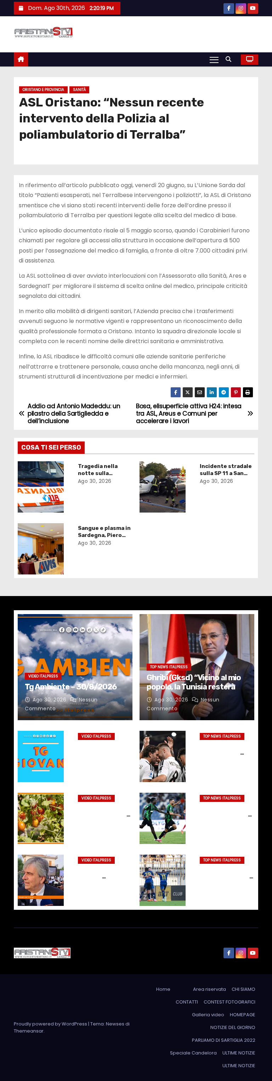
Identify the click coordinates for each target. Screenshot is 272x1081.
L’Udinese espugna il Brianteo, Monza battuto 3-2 (226, 876)
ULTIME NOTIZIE (238, 1053)
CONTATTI (187, 1002)
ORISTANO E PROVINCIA (43, 89)
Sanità (79, 89)
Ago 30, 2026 (95, 481)
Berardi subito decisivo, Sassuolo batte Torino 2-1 (225, 814)
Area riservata (209, 989)
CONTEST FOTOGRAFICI (229, 1002)
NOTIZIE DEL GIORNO (232, 1027)
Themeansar (29, 1031)
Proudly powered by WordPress (51, 1024)
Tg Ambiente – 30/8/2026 (71, 687)
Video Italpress (43, 676)
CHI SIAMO (243, 989)
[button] (230, 59)
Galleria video (208, 1014)
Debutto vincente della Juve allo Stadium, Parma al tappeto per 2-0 (225, 756)
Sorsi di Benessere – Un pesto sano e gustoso (104, 814)
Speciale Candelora (193, 1053)
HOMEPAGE (242, 1014)
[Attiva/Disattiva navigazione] (214, 59)
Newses (115, 1024)
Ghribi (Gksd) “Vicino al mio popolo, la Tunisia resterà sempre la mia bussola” (194, 687)
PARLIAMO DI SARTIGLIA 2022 (223, 1040)
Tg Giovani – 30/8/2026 (94, 749)
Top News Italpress (169, 667)
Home (163, 989)
